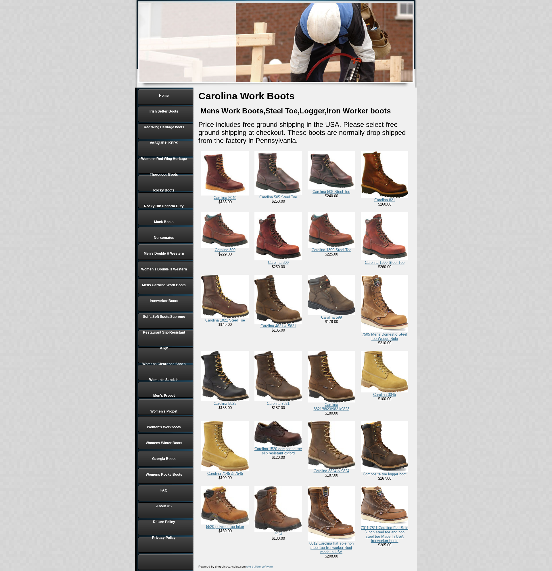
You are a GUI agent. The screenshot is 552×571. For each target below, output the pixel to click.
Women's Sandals (164, 380)
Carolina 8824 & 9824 (331, 471)
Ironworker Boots (164, 301)
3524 (278, 534)
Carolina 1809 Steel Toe (385, 262)
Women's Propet (163, 411)
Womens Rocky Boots (164, 475)
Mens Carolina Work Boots (164, 285)
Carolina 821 (384, 200)
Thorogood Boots (164, 175)
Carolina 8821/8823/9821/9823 (331, 406)
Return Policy (164, 522)
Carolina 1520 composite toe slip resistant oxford (278, 451)
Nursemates (164, 238)
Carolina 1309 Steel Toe (331, 250)
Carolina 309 (225, 250)
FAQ (163, 490)
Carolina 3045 (384, 394)
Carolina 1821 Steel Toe (225, 320)
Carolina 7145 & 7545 (225, 473)
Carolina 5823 (225, 403)
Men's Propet (164, 396)
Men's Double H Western (164, 253)
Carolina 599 (331, 317)
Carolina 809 (278, 262)
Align (164, 348)
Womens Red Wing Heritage (164, 159)
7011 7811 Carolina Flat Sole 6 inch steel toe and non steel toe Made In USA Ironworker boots (384, 534)
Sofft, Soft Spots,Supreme (164, 317)
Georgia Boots (164, 459)
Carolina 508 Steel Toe (331, 191)
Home (164, 96)
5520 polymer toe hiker (225, 526)
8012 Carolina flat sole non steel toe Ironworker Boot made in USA (331, 547)
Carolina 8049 (225, 198)
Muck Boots (164, 222)
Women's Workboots (164, 427)
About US (164, 506)
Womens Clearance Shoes (164, 364)
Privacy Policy (164, 538)
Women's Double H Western (164, 269)
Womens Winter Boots (164, 443)
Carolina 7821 (278, 403)
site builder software (259, 566)
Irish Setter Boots (164, 111)
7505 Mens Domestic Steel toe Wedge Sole (384, 336)
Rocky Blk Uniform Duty (164, 206)
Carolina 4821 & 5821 (278, 326)
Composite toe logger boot (385, 474)
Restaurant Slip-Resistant (164, 332)
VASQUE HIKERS (164, 143)
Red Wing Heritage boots (164, 127)
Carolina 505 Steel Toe (278, 197)
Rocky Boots (164, 190)
